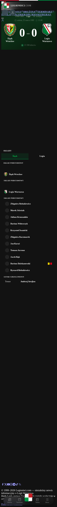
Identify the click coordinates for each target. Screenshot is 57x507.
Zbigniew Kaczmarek (20, 237)
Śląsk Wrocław (15, 174)
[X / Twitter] (5, 485)
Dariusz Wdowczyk (19, 223)
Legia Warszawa (16, 192)
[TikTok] (17, 485)
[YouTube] (8, 485)
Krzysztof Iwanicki (18, 230)
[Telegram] (14, 485)
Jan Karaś (15, 243)
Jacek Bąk (15, 257)
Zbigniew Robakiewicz (20, 204)
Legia (42, 156)
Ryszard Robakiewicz (20, 270)
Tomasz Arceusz (17, 250)
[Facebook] (2, 485)
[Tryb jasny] (2, 18)
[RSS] (19, 485)
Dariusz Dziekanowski (20, 263)
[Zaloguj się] (2, 20)
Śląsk (15, 156)
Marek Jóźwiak (17, 210)
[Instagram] (11, 485)
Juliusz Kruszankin (19, 217)
